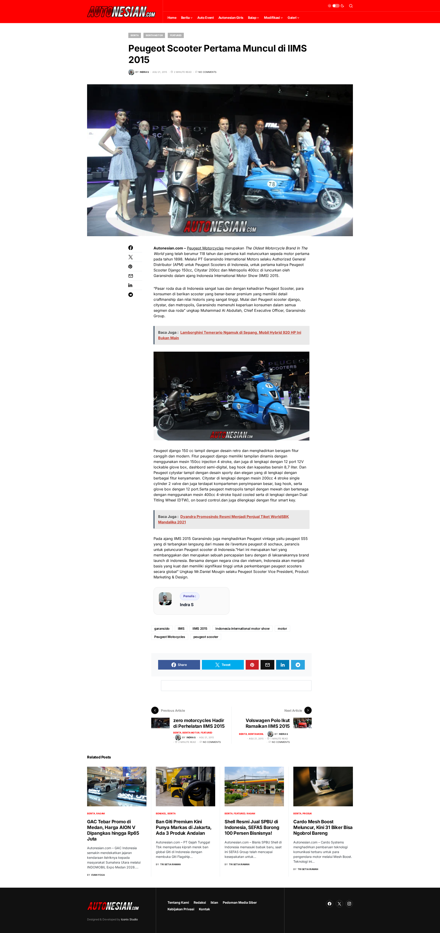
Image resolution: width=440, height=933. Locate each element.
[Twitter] (339, 903)
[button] (336, 5)
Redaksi (200, 902)
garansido (162, 628)
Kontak (204, 909)
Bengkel (161, 813)
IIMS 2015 (199, 628)
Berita (135, 35)
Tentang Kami (178, 902)
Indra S (187, 604)
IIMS (181, 628)
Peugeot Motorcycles (205, 248)
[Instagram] (349, 903)
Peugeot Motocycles (169, 637)
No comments (207, 72)
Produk (307, 813)
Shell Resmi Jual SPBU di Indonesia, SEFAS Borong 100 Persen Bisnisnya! (252, 827)
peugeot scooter (205, 637)
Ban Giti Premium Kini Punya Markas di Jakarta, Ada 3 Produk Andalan (184, 827)
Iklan (214, 902)
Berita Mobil (256, 734)
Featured (176, 35)
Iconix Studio (129, 919)
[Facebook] (329, 903)
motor (282, 628)
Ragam (100, 813)
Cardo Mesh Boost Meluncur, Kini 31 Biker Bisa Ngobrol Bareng (323, 827)
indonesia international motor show (242, 628)
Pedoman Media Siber (240, 902)
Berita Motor (154, 35)
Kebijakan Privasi (181, 909)
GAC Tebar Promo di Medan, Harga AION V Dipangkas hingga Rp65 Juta (113, 830)
